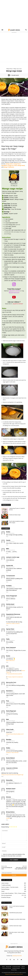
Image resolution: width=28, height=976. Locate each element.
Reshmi (8, 655)
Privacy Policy (14, 969)
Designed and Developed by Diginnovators (14, 974)
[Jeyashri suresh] (9, 75)
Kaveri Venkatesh (11, 647)
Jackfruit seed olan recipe (15, 925)
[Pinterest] (17, 959)
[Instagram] (10, 959)
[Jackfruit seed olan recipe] (4, 927)
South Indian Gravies (6, 968)
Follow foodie (10, 729)
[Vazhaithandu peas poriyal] (4, 914)
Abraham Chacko (10, 788)
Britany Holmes (10, 812)
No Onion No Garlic (16, 966)
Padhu (8, 639)
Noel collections (10, 660)
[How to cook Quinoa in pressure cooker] (4, 907)
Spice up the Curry (11, 682)
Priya (7, 700)
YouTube (23, 968)
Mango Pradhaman (9, 167)
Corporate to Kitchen (12, 768)
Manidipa (8, 739)
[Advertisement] (14, 14)
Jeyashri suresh (15, 75)
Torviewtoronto (10, 575)
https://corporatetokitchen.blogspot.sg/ (12, 774)
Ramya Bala (9, 780)
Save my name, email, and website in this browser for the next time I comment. (13, 855)
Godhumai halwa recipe (15, 515)
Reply (7, 536)
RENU (7, 548)
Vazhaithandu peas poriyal (15, 912)
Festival (23, 966)
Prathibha (9, 585)
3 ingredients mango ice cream (11, 164)
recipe (8, 818)
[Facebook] (6, 959)
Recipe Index (8, 966)
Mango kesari (21, 165)
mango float (16, 164)
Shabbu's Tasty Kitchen (12, 752)
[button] (2, 30)
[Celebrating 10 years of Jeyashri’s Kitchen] (4, 511)
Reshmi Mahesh (10, 758)
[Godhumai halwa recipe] (4, 516)
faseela (8, 540)
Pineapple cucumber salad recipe (17, 919)
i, (9, 164)
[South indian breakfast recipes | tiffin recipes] (4, 523)
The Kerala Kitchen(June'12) (14, 674)
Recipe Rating (5, 827)
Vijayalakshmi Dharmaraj (13, 614)
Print (12, 182)
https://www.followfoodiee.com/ (15, 734)
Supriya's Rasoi (10, 629)
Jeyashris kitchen (18, 303)
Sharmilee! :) (9, 690)
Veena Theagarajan (11, 595)
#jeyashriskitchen (14, 292)
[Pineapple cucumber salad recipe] (4, 921)
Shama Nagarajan (11, 710)
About (3, 966)
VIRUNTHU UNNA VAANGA (13, 623)
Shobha (8, 531)
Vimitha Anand (10, 604)
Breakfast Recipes (16, 968)
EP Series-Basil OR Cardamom (15, 677)
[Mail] (14, 959)
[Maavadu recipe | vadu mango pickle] (4, 934)
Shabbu (8, 747)
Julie (7, 666)
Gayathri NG (9, 565)
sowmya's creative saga (12, 557)
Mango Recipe (9, 68)
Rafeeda (8, 797)
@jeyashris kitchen (14, 291)
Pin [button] (17, 182)
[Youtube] (21, 959)
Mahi (7, 719)
